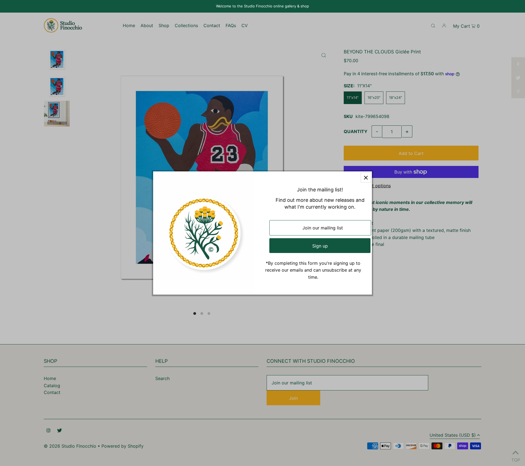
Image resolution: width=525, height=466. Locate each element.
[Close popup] (366, 177)
